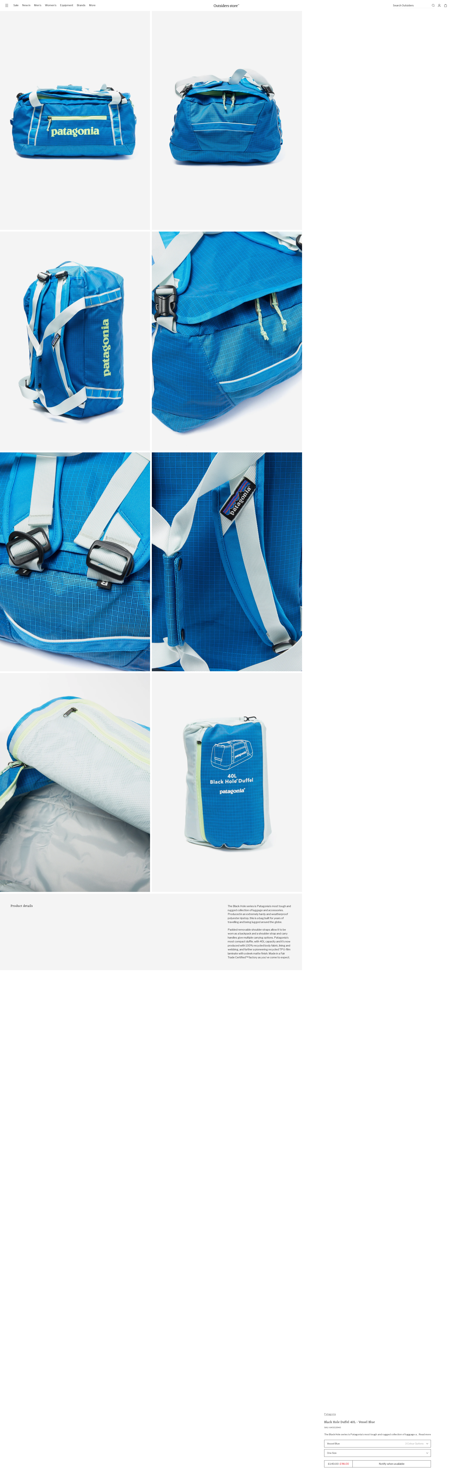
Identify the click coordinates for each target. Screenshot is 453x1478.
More (92, 5)
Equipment (66, 5)
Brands (81, 5)
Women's (50, 5)
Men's (37, 5)
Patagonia (330, 1414)
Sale (16, 5)
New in (26, 5)
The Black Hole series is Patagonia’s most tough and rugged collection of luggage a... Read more (377, 1434)
